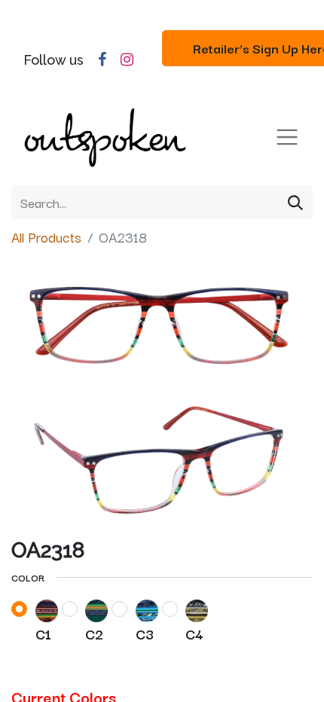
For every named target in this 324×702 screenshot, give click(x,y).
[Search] (295, 202)
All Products (46, 236)
